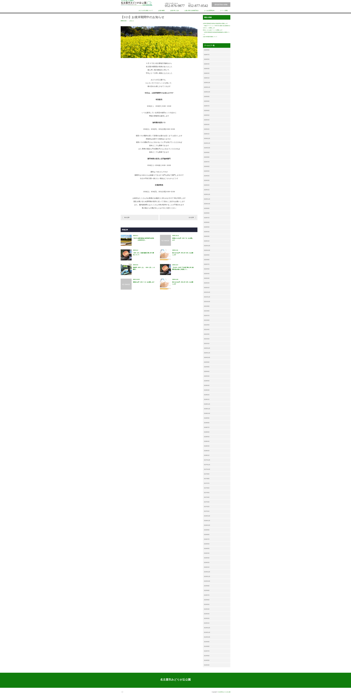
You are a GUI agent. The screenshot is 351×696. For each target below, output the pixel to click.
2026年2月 (206, 73)
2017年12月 (207, 460)
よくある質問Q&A (209, 10)
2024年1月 (206, 189)
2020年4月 (206, 376)
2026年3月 (206, 68)
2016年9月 (206, 530)
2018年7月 (206, 427)
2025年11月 (207, 87)
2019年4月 (206, 385)
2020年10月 (207, 357)
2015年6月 (206, 599)
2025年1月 (206, 133)
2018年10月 (207, 413)
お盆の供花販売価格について (219, 36)
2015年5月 (206, 604)
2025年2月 (206, 129)
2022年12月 (207, 245)
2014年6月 (206, 655)
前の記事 (126, 217)
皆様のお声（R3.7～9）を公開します (143, 282)
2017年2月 (206, 506)
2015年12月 (207, 571)
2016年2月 (206, 562)
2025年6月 (206, 110)
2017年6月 (206, 488)
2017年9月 (206, 474)
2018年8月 (206, 422)
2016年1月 (206, 567)
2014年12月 (207, 627)
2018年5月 (206, 436)
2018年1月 (206, 455)
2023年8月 (206, 213)
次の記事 (191, 217)
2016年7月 (206, 539)
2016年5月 (206, 548)
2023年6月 (206, 222)
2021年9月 (206, 306)
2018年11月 (207, 408)
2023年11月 (207, 199)
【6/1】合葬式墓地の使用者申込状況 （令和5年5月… (143, 239)
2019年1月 (206, 399)
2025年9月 (206, 96)
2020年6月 (206, 371)
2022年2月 (206, 283)
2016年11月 (207, 520)
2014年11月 (207, 632)
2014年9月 (206, 641)
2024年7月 (206, 161)
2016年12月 (207, 516)
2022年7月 (206, 264)
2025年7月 (206, 106)
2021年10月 (207, 301)
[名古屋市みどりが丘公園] (137, 3)
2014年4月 (206, 665)
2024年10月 (207, 147)
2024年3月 (206, 180)
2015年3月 (206, 613)
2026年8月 (206, 50)
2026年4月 (206, 64)
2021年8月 (206, 311)
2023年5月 (206, 227)
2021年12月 (207, 292)
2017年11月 (207, 464)
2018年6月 (206, 432)
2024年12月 (207, 138)
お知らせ (131, 20)
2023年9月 (206, 208)
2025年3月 (206, 124)
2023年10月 (207, 203)
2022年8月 (206, 259)
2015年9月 (206, 585)
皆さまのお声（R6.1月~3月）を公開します (182, 283)
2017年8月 (206, 478)
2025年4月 (206, 120)
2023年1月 (206, 241)
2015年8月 (206, 590)
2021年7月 (206, 315)
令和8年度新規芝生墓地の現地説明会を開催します (215, 23)
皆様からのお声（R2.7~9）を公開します (182, 239)
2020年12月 (207, 348)
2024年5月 (206, 171)
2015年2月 (206, 618)
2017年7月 (206, 483)
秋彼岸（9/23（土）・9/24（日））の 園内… (144, 268)
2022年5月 (206, 269)
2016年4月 (206, 553)
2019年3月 (206, 390)
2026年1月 (206, 78)
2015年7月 (206, 595)
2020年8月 (206, 366)
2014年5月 (206, 660)
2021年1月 (206, 343)
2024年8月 (206, 157)
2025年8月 (206, 101)
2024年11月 (207, 143)
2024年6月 (206, 166)
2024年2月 (206, 185)
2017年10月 (207, 469)
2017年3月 (206, 502)
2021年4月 (206, 329)
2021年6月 (206, 320)
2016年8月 (206, 534)
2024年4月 (206, 175)
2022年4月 (206, 273)
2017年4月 (206, 497)
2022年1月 (206, 287)
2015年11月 (207, 576)
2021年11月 (207, 297)
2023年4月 (206, 231)
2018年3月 (206, 446)
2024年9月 (206, 152)
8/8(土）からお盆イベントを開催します (212, 30)
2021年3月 (206, 334)
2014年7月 (206, 651)
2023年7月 (206, 217)
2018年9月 (206, 418)
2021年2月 (206, 339)
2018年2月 (206, 450)
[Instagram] (122, 691)
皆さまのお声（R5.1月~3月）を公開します (182, 253)
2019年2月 (206, 394)
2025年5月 (206, 115)
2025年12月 (207, 82)
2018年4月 (206, 441)
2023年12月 (207, 194)
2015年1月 (206, 623)
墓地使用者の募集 (221, 4)
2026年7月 (206, 54)
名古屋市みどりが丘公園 (175, 679)
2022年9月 (206, 255)
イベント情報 (224, 10)
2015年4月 (206, 609)
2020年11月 (207, 352)
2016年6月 (206, 544)
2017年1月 (206, 511)
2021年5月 (206, 325)
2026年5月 (206, 59)
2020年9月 (206, 362)
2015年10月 (207, 581)
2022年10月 (207, 250)
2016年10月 (207, 525)
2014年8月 (206, 646)
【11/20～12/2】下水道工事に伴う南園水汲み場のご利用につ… (183, 268)
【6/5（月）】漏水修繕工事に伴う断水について (143, 253)
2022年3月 (206, 278)
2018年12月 (207, 404)
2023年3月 (206, 236)
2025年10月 (207, 92)
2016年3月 (206, 557)
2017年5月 (206, 492)
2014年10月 (207, 637)
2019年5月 (206, 380)
